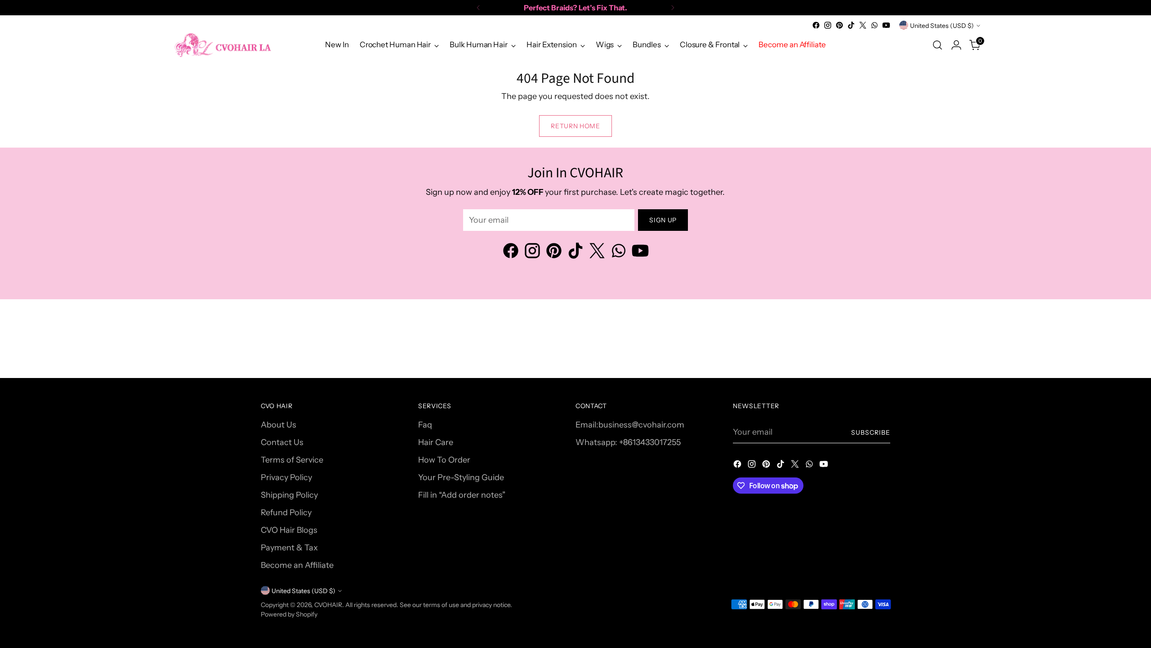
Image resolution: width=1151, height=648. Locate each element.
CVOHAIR (328, 604)
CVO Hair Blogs (289, 530)
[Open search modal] (937, 45)
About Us (278, 425)
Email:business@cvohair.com (630, 425)
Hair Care (435, 442)
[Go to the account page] (956, 45)
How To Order (444, 460)
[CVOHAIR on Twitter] (863, 25)
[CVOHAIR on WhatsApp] (874, 25)
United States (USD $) (942, 25)
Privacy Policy (286, 477)
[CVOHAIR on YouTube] (886, 25)
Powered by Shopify (289, 614)
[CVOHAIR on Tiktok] (851, 25)
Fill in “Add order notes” (461, 495)
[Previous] (478, 7)
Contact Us (282, 442)
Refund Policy (286, 513)
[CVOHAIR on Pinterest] (839, 25)
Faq (425, 425)
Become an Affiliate (297, 565)
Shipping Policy (289, 495)
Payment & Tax (289, 548)
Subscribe (870, 432)
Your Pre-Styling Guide (461, 477)
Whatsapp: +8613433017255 (628, 442)
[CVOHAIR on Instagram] (828, 25)
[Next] (673, 7)
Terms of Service (292, 460)
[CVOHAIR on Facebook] (816, 25)
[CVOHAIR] (222, 44)
